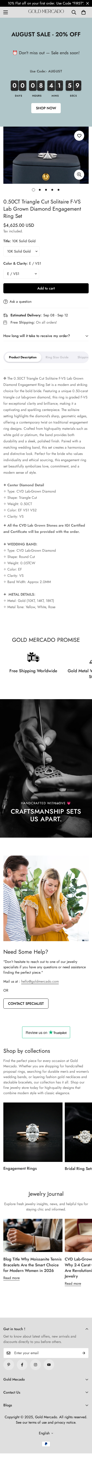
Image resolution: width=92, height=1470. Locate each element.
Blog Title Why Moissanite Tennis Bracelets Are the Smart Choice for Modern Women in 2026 (32, 1264)
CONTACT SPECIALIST (26, 1003)
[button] (83, 12)
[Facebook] (22, 1364)
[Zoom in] (79, 174)
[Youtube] (49, 1364)
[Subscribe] (84, 1353)
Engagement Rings (20, 1168)
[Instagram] (35, 1364)
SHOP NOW (46, 108)
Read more (11, 1277)
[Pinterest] (8, 1364)
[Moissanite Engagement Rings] (33, 1132)
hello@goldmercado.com (40, 981)
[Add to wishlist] (79, 136)
